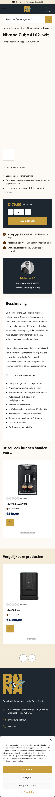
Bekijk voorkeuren (27, 785)
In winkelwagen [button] (10, 522)
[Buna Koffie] (27, 9)
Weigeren (27, 777)
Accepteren (27, 769)
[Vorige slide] (23, 658)
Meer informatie (27, 532)
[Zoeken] (48, 19)
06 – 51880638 (33, 283)
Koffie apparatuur (32, 28)
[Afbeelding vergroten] (8, 155)
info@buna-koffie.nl (17, 719)
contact (25, 287)
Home (5, 28)
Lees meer (7, 192)
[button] (50, 739)
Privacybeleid (29, 792)
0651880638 (13, 726)
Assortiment (16, 28)
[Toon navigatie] (4, 9)
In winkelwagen (27, 221)
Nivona (35, 41)
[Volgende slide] (32, 658)
